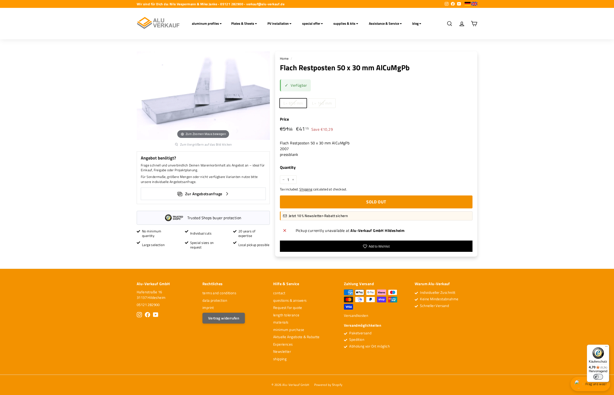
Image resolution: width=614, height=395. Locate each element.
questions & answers (290, 300)
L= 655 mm (293, 103)
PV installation (278, 23)
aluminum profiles (206, 23)
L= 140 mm (322, 103)
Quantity (288, 168)
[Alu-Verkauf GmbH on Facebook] (147, 314)
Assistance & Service (384, 23)
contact (279, 293)
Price (284, 119)
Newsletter (282, 351)
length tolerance (286, 315)
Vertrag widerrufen (223, 318)
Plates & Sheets (243, 23)
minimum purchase (288, 329)
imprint (208, 307)
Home (284, 58)
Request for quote (287, 307)
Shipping (305, 189)
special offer (311, 23)
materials (281, 322)
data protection (214, 300)
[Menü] (606, 347)
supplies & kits (344, 23)
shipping (280, 359)
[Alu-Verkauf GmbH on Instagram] (139, 314)
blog (415, 23)
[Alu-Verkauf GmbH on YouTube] (155, 314)
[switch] (598, 377)
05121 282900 (148, 304)
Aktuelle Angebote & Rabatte (296, 337)
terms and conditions (219, 293)
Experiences (283, 344)
